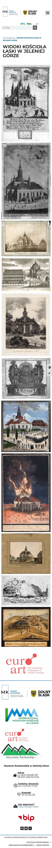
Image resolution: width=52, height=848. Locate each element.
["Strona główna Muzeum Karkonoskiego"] (26, 692)
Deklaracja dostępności (21, 845)
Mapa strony (43, 845)
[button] (48, 13)
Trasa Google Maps (28, 806)
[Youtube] (26, 828)
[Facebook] (22, 828)
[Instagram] (30, 828)
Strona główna (9, 38)
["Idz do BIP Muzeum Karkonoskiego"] (26, 818)
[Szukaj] (35, 28)
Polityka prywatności (37, 842)
